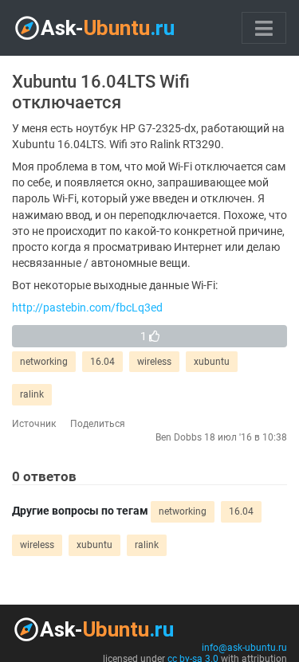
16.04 (102, 361)
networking (44, 361)
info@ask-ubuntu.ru (244, 647)
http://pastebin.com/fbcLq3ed (87, 308)
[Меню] (264, 28)
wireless (154, 361)
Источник (34, 423)
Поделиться (97, 423)
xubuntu (212, 361)
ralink (32, 394)
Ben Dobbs (178, 437)
